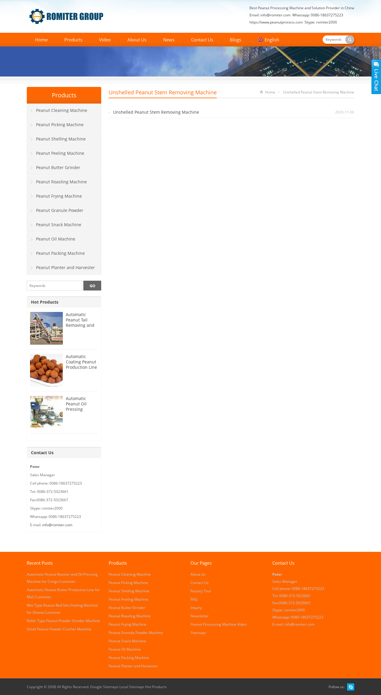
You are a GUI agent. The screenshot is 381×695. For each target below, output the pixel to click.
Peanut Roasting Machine (61, 182)
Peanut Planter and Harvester (65, 267)
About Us (136, 40)
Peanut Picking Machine (60, 124)
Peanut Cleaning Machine (61, 110)
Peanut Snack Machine (58, 224)
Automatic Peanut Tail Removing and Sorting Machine (80, 325)
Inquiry (196, 607)
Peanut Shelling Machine (61, 139)
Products (73, 40)
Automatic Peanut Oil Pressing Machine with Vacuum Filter (79, 409)
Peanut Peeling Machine (60, 153)
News (168, 40)
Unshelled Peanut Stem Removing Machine (156, 112)
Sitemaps (198, 632)
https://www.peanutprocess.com (276, 22)
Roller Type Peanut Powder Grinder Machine (63, 620)
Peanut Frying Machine (59, 196)
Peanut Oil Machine (55, 239)
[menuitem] (268, 40)
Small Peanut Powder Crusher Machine (59, 629)
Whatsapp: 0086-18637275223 (317, 15)
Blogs (235, 40)
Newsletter (199, 616)
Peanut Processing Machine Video (218, 624)
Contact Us (202, 40)
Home (41, 40)
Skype (350, 687)
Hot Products (44, 302)
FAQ (193, 599)
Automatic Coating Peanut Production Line (81, 362)
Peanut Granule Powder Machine (55, 212)
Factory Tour (200, 591)
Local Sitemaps (132, 686)
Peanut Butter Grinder (58, 167)
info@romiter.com (275, 15)
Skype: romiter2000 (321, 22)
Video (105, 40)
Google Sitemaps (104, 686)
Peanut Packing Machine (60, 253)
